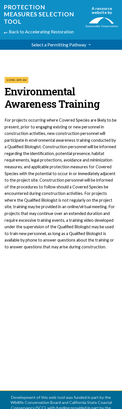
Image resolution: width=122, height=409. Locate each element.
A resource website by (102, 10)
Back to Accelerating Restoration (41, 31)
